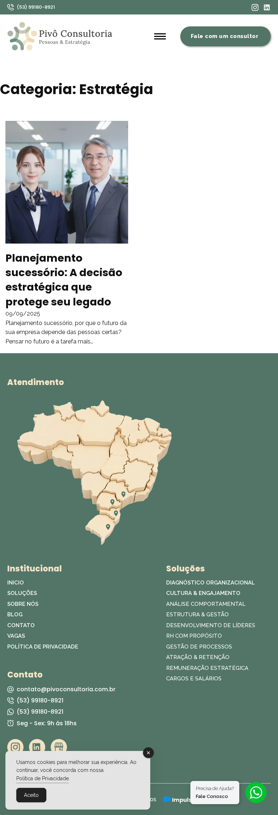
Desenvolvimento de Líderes (210, 625)
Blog (14, 614)
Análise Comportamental (205, 604)
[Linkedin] (267, 7)
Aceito (31, 795)
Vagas (16, 636)
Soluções (22, 593)
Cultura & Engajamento (203, 593)
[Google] (59, 747)
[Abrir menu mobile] (160, 36)
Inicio (15, 582)
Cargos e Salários (194, 678)
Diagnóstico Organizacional (210, 582)
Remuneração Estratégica (207, 668)
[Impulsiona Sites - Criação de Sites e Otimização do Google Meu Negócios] (184, 799)
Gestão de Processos (199, 646)
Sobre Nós (22, 604)
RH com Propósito (194, 636)
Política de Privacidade (42, 646)
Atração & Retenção (197, 657)
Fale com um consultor (225, 36)
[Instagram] (255, 7)
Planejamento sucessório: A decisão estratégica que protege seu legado (63, 280)
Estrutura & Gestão (197, 614)
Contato (21, 625)
